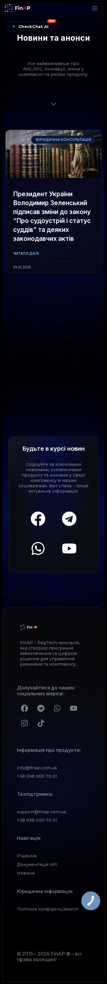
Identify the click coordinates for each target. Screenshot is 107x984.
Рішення (27, 856)
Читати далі (26, 253)
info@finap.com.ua (37, 768)
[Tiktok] (40, 723)
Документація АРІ (37, 864)
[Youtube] (69, 548)
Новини (26, 873)
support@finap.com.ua (41, 812)
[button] (95, 8)
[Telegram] (69, 519)
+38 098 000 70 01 (37, 776)
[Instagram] (24, 723)
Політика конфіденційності (47, 909)
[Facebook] (38, 519)
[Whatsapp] (38, 548)
